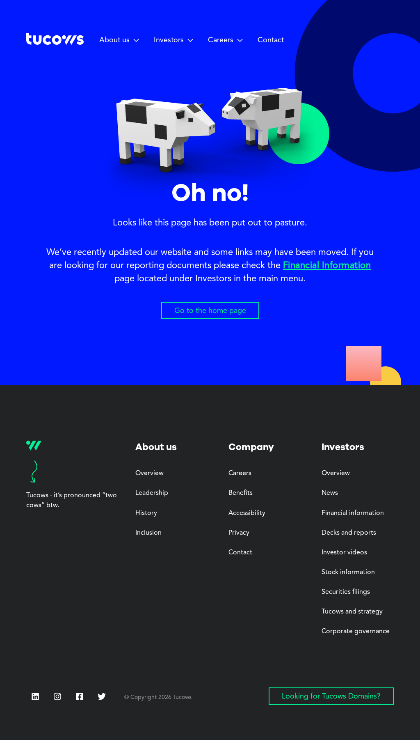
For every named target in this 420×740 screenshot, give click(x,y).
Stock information (348, 572)
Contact (271, 40)
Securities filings (346, 592)
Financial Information (327, 265)
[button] (121, 40)
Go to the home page (210, 311)
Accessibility (246, 513)
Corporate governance (356, 631)
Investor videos (344, 552)
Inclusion (148, 533)
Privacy (238, 533)
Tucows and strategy (352, 612)
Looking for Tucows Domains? (331, 696)
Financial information (353, 513)
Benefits (240, 493)
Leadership (151, 493)
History (146, 513)
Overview (149, 473)
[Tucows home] (55, 41)
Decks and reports (349, 533)
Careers (239, 473)
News (330, 493)
